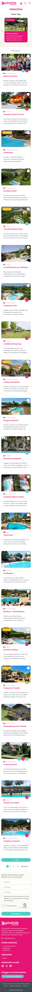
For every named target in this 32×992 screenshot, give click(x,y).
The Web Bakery (19, 990)
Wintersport (6, 950)
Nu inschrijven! (16, 913)
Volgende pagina (24, 866)
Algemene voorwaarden (15, 985)
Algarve (8, 532)
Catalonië (8, 226)
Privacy (6, 985)
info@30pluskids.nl (9, 938)
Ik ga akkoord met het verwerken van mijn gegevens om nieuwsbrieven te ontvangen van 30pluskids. (16, 898)
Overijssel (8, 341)
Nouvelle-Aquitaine (11, 73)
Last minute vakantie (9, 946)
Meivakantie (6, 948)
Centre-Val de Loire (10, 494)
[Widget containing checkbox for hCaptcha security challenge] (14, 905)
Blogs (4, 958)
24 (17, 866)
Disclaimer (25, 985)
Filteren (17, 859)
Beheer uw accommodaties (14, 976)
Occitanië (8, 111)
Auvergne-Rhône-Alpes (12, 149)
